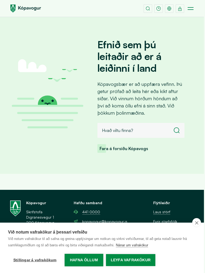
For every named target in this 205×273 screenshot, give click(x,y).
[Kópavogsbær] (25, 8)
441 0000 (91, 212)
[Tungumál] (169, 8)
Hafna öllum (84, 260)
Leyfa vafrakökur (131, 260)
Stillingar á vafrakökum (35, 260)
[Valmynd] (190, 8)
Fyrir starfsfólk (165, 221)
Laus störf (161, 212)
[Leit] (148, 8)
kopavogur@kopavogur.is (104, 221)
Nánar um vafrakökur (132, 245)
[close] (196, 222)
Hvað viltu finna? (117, 130)
